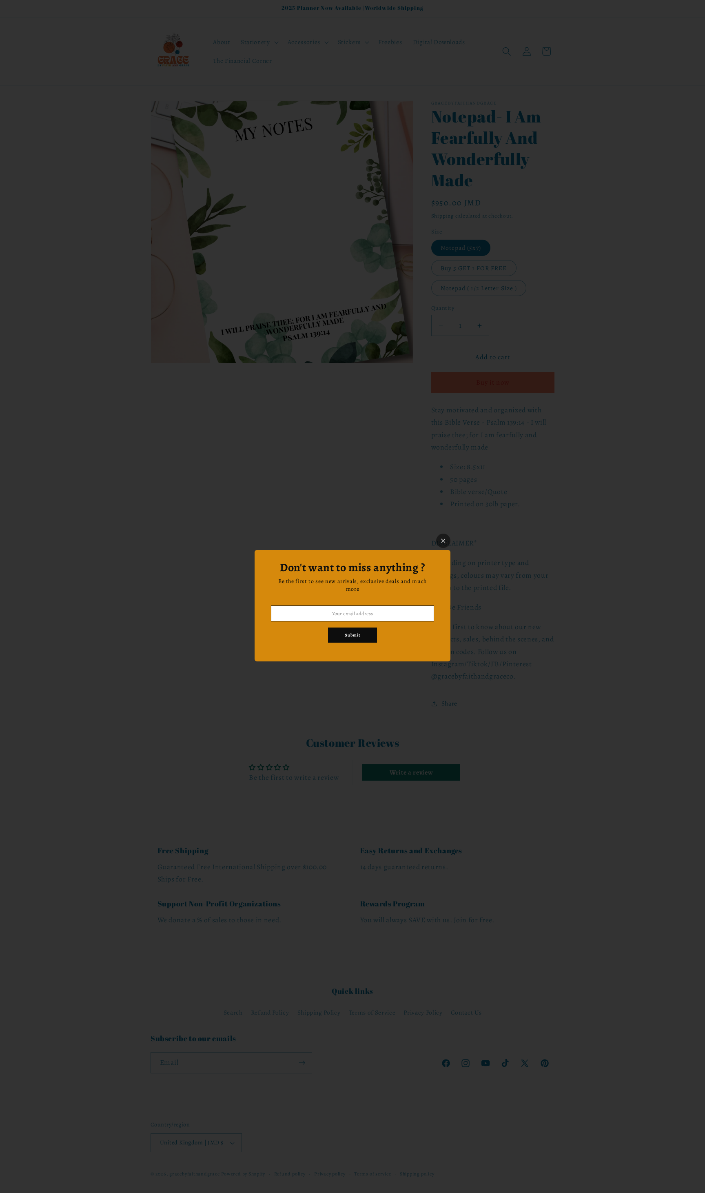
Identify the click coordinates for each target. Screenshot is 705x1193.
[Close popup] (443, 541)
